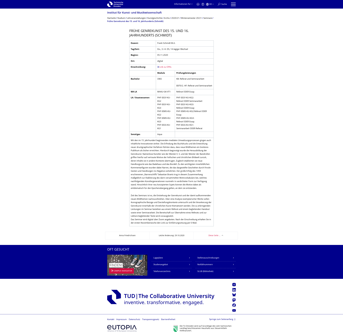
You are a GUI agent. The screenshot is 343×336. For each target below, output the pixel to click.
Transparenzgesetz (150, 320)
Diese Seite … (214, 235)
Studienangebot (160, 265)
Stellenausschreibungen (208, 258)
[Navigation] (233, 4)
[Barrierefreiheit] (202, 4)
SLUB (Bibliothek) (205, 272)
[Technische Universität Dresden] (115, 4)
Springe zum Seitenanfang (221, 319)
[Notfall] (198, 4)
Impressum (121, 320)
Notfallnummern (205, 265)
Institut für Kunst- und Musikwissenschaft (134, 13)
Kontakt (110, 320)
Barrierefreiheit (168, 320)
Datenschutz (134, 320)
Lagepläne (158, 258)
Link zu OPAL (165, 67)
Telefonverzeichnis (161, 272)
